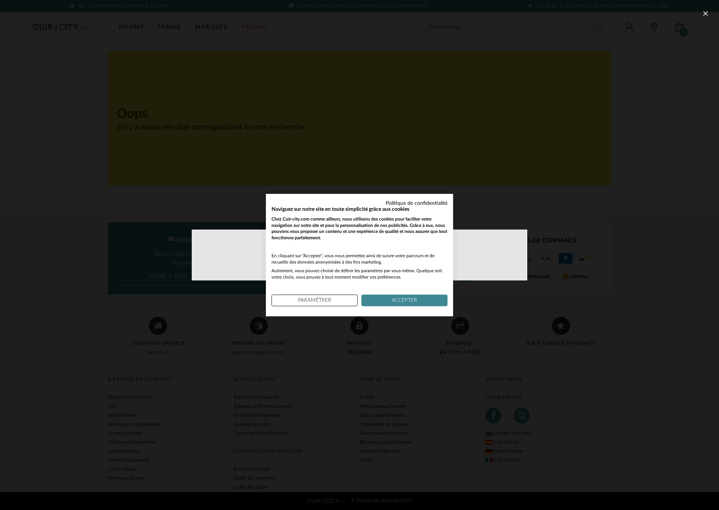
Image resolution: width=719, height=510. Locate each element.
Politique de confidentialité (417, 203)
